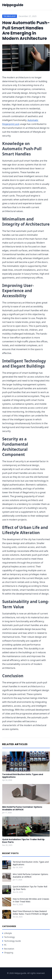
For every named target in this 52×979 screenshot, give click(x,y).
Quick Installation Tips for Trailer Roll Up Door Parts (23, 840)
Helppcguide (12, 5)
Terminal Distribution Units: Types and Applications (22, 775)
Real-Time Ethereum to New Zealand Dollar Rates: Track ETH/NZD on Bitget (30, 912)
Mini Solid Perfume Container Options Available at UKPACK (22, 808)
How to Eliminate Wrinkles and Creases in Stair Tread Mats (31, 900)
